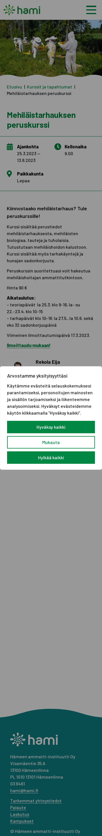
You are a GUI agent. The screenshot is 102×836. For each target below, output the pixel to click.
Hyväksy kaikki (51, 427)
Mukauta (51, 442)
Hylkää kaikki (51, 457)
